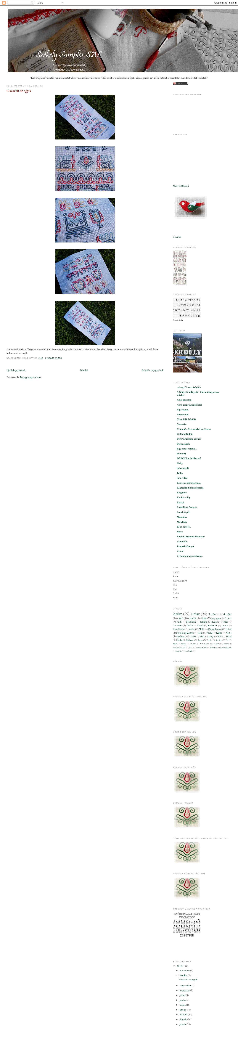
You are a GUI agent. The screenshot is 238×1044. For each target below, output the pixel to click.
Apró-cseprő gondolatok (189, 404)
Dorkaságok (183, 443)
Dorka (190, 625)
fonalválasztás (225, 647)
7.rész (192, 629)
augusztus (185, 990)
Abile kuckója (184, 399)
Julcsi (183, 643)
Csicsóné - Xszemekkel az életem (194, 429)
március (184, 1014)
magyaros (216, 618)
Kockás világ (184, 497)
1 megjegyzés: (54, 358)
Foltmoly (181, 453)
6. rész (193, 636)
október (184, 975)
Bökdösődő (183, 414)
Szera (180, 531)
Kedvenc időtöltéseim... (189, 482)
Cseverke (181, 424)
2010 (180, 966)
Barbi (193, 618)
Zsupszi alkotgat (185, 546)
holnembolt (183, 468)
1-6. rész (193, 643)
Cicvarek (177, 625)
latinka (203, 621)
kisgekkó (179, 651)
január (183, 1024)
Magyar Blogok (181, 185)
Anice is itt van (179, 647)
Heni (200, 632)
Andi (179, 621)
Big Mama (182, 409)
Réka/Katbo (179, 629)
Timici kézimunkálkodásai (191, 536)
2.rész (177, 613)
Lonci (225, 625)
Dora (202, 636)
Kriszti (180, 502)
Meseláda (182, 521)
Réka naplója (184, 526)
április (183, 1009)
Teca (190, 647)
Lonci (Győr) (183, 512)
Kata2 (200, 625)
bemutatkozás (201, 647)
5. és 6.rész (204, 643)
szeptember (186, 985)
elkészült (213, 647)
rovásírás (189, 651)
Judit (175, 643)
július (183, 995)
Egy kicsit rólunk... (187, 448)
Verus (228, 632)
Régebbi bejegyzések (152, 370)
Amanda (225, 643)
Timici (209, 640)
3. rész (212, 614)
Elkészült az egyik (19, 91)
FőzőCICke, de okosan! (189, 458)
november (185, 970)
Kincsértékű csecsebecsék (190, 487)
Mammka (182, 516)
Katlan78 (212, 625)
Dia (204, 618)
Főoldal (84, 370)
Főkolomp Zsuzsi (185, 632)
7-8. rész (215, 643)
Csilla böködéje (185, 434)
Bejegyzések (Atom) (30, 377)
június (183, 1000)
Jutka (180, 473)
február (183, 1019)
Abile (201, 629)
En (227, 640)
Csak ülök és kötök (186, 419)
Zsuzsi (180, 551)
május (183, 1004)
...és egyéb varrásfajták (189, 387)
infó (180, 618)
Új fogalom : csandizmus (189, 556)
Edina (228, 629)
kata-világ (182, 477)
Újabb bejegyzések (16, 370)
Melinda (189, 640)
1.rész (195, 613)
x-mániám (182, 541)
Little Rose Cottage (187, 507)
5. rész (228, 618)
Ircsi (219, 636)
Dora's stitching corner (189, 438)
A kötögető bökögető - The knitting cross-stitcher (198, 393)
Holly (180, 463)
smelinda (181, 636)
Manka (179, 640)
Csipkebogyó (215, 629)
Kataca (215, 621)
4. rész (227, 614)
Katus (219, 632)
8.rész (218, 640)
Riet (225, 621)
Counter (177, 236)
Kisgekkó (182, 492)
